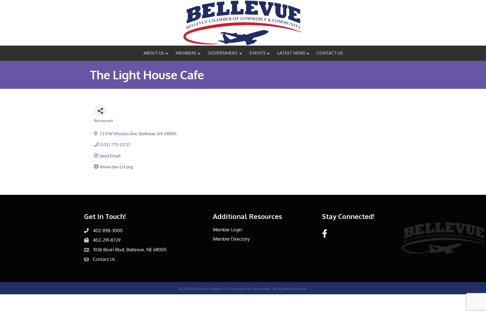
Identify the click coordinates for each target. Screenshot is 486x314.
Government (223, 52)
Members (186, 52)
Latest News (291, 52)
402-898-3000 (108, 230)
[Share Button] (100, 110)
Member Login (227, 229)
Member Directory (231, 239)
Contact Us (330, 52)
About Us (153, 52)
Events (257, 52)
